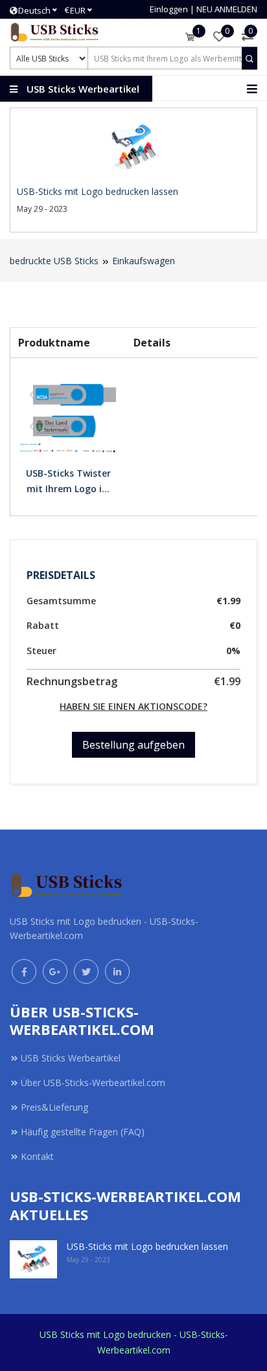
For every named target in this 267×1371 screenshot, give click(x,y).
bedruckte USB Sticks (54, 261)
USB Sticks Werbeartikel (71, 1058)
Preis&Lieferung (54, 1107)
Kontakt (37, 1156)
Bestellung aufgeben (133, 745)
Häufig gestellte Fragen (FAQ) (83, 1132)
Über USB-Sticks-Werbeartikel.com (93, 1082)
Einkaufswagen (143, 261)
